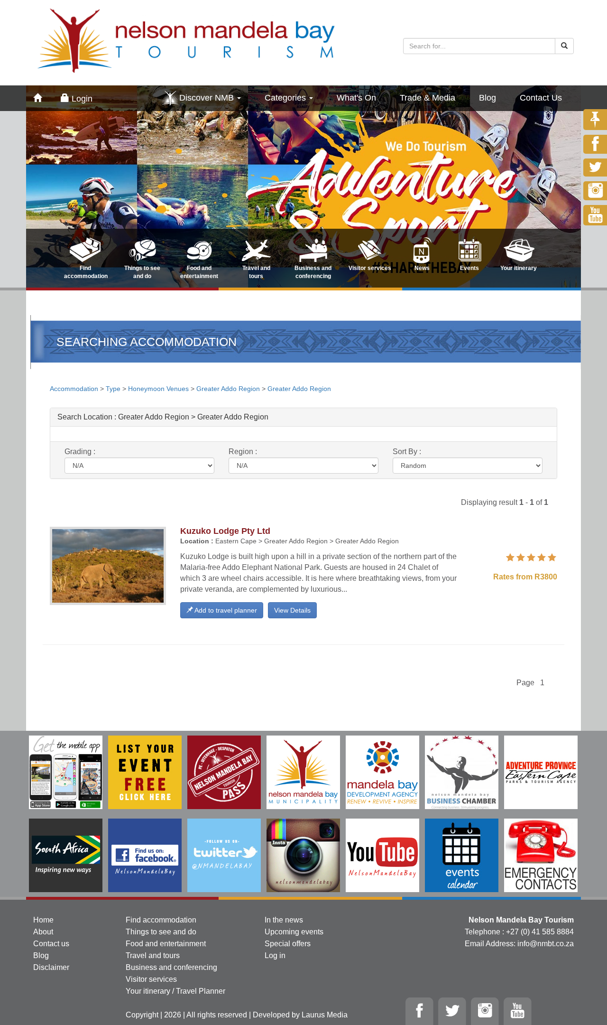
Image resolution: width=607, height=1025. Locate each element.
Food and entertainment (166, 944)
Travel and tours (153, 955)
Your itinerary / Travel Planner (175, 991)
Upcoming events (294, 932)
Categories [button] (286, 97)
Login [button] (80, 98)
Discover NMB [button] (207, 97)
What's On (356, 97)
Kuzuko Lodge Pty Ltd (225, 531)
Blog (487, 97)
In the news (284, 920)
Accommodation (75, 388)
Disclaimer (51, 967)
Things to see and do (161, 932)
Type (113, 388)
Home (43, 920)
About (43, 932)
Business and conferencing (171, 967)
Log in (275, 955)
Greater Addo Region (228, 388)
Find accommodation (161, 920)
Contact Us (541, 97)
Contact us (51, 944)
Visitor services (151, 979)
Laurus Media (325, 1015)
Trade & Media (427, 97)
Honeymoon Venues (158, 388)
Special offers (288, 944)
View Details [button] (292, 610)
